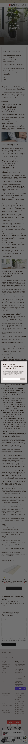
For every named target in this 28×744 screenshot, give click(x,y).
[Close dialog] (26, 362)
